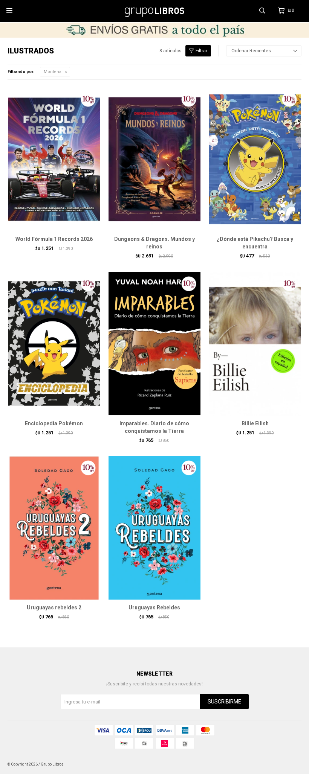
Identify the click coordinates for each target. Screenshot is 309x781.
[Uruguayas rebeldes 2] (54, 528)
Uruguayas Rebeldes (154, 607)
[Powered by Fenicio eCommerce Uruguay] (290, 764)
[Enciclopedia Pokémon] (54, 343)
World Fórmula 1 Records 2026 (54, 239)
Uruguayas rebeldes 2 (54, 607)
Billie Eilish (255, 423)
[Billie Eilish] (254, 343)
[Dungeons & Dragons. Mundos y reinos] (154, 159)
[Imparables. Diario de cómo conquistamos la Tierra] (154, 343)
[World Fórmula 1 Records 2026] (54, 159)
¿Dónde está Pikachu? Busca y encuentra (255, 243)
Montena (52, 71)
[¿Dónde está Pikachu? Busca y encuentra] (254, 159)
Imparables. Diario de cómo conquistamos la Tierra (154, 427)
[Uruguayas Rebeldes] (154, 528)
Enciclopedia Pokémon (54, 423)
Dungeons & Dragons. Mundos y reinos (154, 243)
